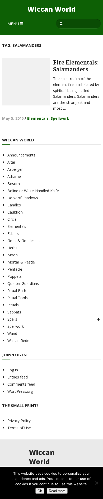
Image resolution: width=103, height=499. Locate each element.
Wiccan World (51, 9)
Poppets (14, 276)
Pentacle (14, 269)
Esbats (13, 233)
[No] (96, 483)
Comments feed (21, 384)
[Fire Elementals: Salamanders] (26, 81)
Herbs (12, 247)
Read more (57, 491)
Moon (12, 254)
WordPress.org (20, 391)
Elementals (38, 118)
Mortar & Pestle (21, 262)
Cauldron (15, 212)
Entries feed (17, 377)
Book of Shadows (22, 197)
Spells (12, 319)
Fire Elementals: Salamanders (76, 66)
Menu (13, 23)
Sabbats (14, 312)
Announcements (21, 155)
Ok (40, 491)
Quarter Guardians (23, 283)
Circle (12, 219)
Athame (14, 176)
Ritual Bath (16, 290)
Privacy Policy (19, 420)
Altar (11, 162)
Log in (12, 369)
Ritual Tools (17, 297)
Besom (13, 183)
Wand (12, 333)
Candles (14, 204)
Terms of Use (19, 427)
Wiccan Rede (18, 340)
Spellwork (60, 118)
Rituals (13, 304)
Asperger (15, 169)
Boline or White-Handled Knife (33, 190)
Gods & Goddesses (23, 240)
